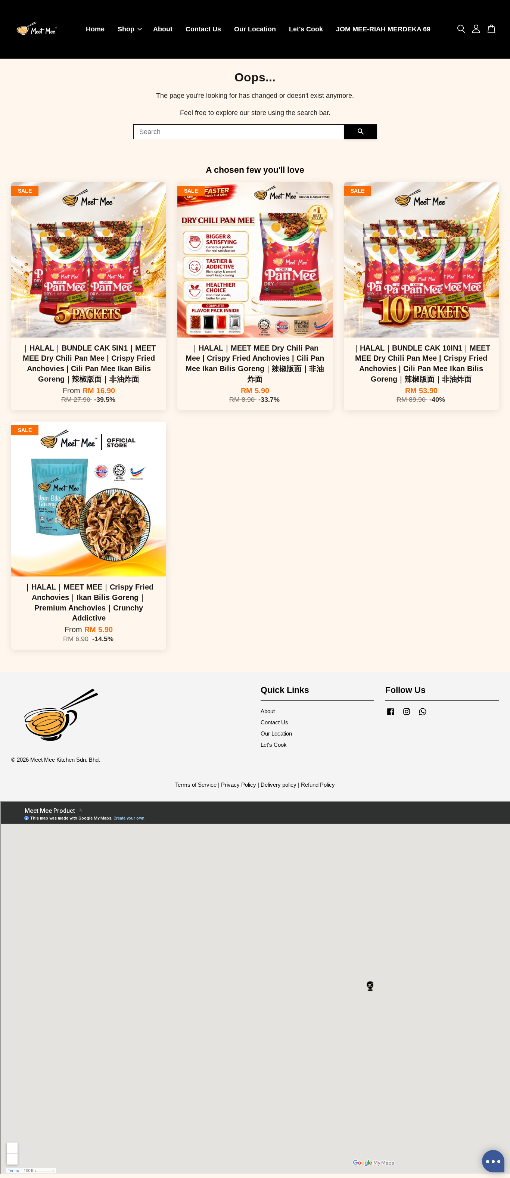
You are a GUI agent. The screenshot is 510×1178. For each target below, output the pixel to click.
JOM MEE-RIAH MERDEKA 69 (383, 29)
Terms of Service (196, 784)
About (162, 29)
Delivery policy (278, 784)
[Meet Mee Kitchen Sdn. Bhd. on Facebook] (390, 715)
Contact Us (203, 29)
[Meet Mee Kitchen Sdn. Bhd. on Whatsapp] (422, 715)
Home (95, 29)
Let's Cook (306, 29)
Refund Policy (318, 784)
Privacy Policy (238, 784)
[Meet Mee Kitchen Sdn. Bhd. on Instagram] (406, 715)
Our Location (255, 29)
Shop (126, 29)
